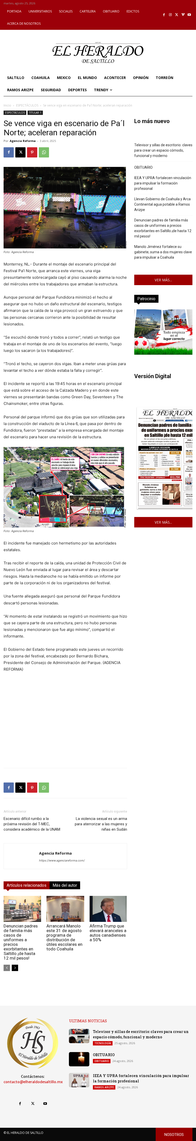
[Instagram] (170, 15)
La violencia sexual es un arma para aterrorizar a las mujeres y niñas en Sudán (101, 824)
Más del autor (65, 885)
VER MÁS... (163, 279)
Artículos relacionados (26, 885)
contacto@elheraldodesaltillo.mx (33, 1082)
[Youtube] (189, 15)
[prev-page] (7, 968)
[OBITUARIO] (79, 1059)
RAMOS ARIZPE (104, 1087)
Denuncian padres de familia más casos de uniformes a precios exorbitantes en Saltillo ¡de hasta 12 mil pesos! (21, 942)
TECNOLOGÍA (102, 1043)
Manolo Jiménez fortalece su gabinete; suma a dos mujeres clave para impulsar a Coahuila (163, 252)
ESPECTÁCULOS (27, 105)
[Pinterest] (32, 152)
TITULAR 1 (35, 112)
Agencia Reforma (23, 141)
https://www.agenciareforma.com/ (62, 860)
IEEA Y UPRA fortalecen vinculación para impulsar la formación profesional (162, 183)
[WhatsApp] (44, 152)
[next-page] (15, 968)
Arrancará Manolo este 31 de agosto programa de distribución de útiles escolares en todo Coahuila (64, 937)
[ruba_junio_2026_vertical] (163, 353)
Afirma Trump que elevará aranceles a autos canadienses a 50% (108, 932)
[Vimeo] (183, 15)
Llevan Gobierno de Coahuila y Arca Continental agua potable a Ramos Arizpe (162, 204)
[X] (177, 15)
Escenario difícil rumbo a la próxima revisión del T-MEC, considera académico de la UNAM (32, 824)
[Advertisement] (65, 728)
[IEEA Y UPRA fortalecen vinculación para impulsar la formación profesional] (79, 1080)
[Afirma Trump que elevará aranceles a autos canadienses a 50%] (108, 909)
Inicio (7, 105)
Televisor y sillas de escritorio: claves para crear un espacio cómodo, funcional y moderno (163, 150)
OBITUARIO (143, 167)
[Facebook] (164, 15)
